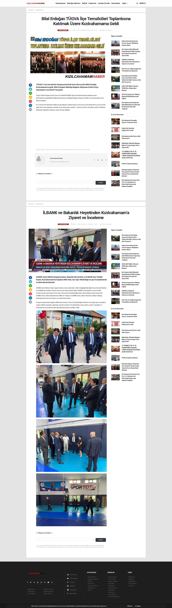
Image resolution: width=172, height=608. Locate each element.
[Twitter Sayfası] (31, 582)
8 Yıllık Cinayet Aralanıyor (130, 164)
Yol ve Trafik (112, 579)
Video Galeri (74, 578)
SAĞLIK (84, 3)
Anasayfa (31, 10)
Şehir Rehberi (112, 594)
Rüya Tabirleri (133, 583)
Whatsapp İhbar (48, 591)
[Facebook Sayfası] (28, 582)
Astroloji (131, 585)
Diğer (124, 3)
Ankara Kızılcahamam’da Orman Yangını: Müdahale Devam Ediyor (130, 43)
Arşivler (72, 586)
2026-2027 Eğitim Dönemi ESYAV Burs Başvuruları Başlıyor (130, 88)
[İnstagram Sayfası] (35, 582)
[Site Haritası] (49, 582)
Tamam (138, 606)
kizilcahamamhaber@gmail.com (60, 162)
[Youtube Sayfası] (38, 582)
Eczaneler (111, 583)
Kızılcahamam (60, 3)
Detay (130, 606)
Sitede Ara (132, 577)
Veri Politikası (31, 593)
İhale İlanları (115, 3)
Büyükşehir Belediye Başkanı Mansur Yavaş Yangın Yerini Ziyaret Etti (131, 145)
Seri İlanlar (111, 592)
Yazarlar (72, 582)
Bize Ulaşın (73, 593)
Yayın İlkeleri (31, 591)
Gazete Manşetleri (113, 596)
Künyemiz (73, 590)
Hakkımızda (30, 589)
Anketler (131, 579)
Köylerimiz (92, 3)
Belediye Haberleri (73, 3)
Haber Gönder (48, 593)
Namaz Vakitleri (113, 581)
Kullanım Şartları (49, 589)
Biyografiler (132, 581)
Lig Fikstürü (111, 585)
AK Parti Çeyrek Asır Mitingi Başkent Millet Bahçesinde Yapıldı (131, 96)
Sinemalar (111, 590)
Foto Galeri (73, 574)
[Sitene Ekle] (52, 582)
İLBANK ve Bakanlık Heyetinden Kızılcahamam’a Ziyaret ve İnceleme (131, 62)
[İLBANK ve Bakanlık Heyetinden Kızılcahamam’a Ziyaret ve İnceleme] (68, 250)
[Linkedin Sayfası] (42, 582)
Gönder (101, 182)
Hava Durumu (112, 577)
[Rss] (45, 582)
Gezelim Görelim (104, 3)
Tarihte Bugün (112, 588)
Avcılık (90, 590)
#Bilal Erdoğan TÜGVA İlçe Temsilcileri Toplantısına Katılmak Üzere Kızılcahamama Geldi (63, 149)
